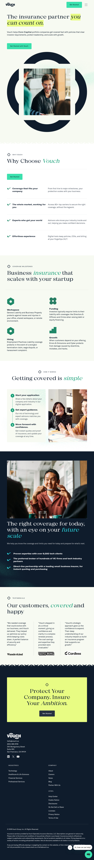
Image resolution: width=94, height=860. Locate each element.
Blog (50, 782)
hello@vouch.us (13, 741)
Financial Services (15, 778)
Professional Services (16, 782)
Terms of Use (53, 818)
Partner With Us (54, 785)
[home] (10, 5)
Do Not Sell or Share (56, 807)
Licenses (51, 811)
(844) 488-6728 (12, 744)
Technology (12, 771)
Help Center (53, 796)
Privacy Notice (53, 814)
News (50, 778)
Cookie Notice (53, 800)
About (50, 771)
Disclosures (52, 804)
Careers (51, 774)
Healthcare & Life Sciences (18, 774)
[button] (86, 4)
